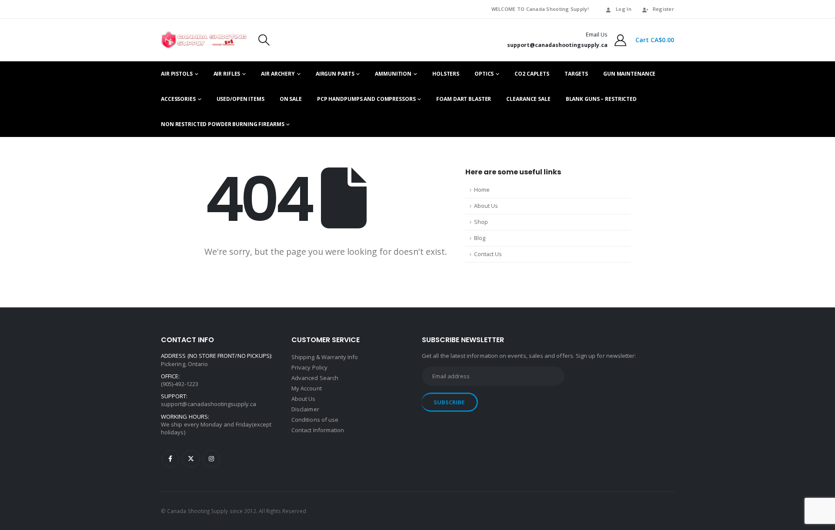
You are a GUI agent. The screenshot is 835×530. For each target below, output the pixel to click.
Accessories (178, 99)
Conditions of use (314, 419)
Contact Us (488, 254)
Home (482, 189)
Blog (479, 238)
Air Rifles (227, 73)
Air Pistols (177, 73)
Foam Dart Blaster (463, 99)
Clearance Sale (528, 99)
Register (663, 9)
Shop (481, 222)
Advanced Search (314, 378)
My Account (306, 388)
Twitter (191, 458)
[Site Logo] (204, 40)
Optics (484, 73)
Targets (576, 73)
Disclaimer (305, 409)
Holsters (445, 73)
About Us (486, 206)
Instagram (211, 458)
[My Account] (621, 40)
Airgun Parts (335, 73)
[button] (264, 40)
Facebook (170, 458)
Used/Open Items (240, 99)
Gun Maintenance (629, 73)
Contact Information (317, 430)
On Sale (291, 99)
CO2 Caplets (531, 73)
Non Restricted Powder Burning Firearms (222, 124)
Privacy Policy (309, 367)
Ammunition (393, 73)
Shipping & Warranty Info (324, 357)
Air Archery (278, 73)
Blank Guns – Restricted (601, 99)
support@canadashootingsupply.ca (208, 404)
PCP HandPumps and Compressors (366, 99)
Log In (623, 9)
